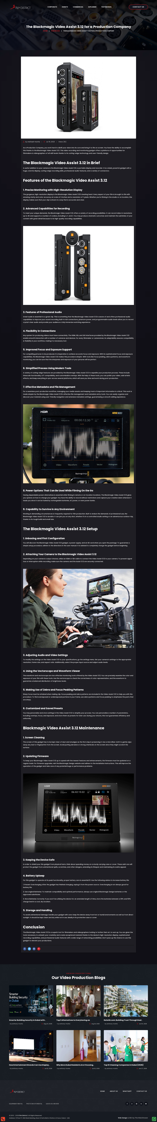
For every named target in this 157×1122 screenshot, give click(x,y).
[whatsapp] (154, 1119)
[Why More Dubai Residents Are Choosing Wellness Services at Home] (78, 1046)
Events (65, 7)
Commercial (78, 7)
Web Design (122, 1118)
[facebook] (127, 1104)
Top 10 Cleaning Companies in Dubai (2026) (123, 1065)
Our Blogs (55, 31)
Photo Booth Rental (34, 1104)
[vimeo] (137, 1104)
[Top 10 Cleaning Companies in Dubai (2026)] (126, 1046)
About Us (114, 1091)
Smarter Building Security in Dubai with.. (27, 1020)
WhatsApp (127, 1091)
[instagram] (132, 1104)
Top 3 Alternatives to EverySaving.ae (73, 1020)
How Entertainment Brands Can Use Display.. (29, 1065)
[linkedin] (141, 1104)
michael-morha (34, 142)
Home (45, 31)
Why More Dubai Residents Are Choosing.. (75, 1065)
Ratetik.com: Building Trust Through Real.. (123, 1020)
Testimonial (106, 7)
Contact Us (138, 7)
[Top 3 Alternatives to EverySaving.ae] (78, 1001)
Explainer (92, 7)
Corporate (52, 7)
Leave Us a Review (52, 1104)
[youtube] (146, 1104)
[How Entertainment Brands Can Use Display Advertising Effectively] (31, 1046)
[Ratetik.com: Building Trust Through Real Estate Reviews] (126, 1001)
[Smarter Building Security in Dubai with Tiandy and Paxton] (31, 1001)
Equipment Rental (16, 1104)
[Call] (3, 1119)
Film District (23, 1115)
